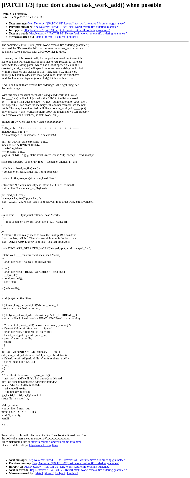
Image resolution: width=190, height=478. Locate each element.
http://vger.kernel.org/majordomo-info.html (56, 441)
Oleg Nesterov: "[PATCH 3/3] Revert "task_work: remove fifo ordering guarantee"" (76, 23)
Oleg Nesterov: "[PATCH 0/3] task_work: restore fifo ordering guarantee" (75, 26)
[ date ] (39, 36)
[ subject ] (60, 36)
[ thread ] (49, 36)
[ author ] (72, 36)
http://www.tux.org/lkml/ (43, 445)
